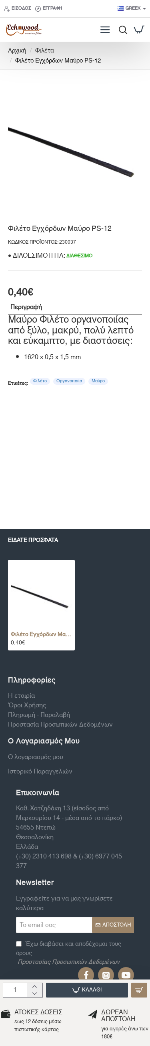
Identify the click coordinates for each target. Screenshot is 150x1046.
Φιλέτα (44, 51)
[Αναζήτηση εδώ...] (121, 30)
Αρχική (17, 51)
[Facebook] (86, 975)
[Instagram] (106, 975)
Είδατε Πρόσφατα (33, 541)
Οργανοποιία (69, 381)
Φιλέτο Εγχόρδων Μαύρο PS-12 (41, 634)
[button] (87, 990)
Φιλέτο (40, 381)
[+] (34, 986)
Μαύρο (98, 381)
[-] (34, 993)
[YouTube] (126, 975)
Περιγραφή (26, 307)
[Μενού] (105, 30)
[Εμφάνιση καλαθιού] (139, 30)
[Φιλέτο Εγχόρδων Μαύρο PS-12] (41, 593)
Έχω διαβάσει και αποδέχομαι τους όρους (68, 953)
